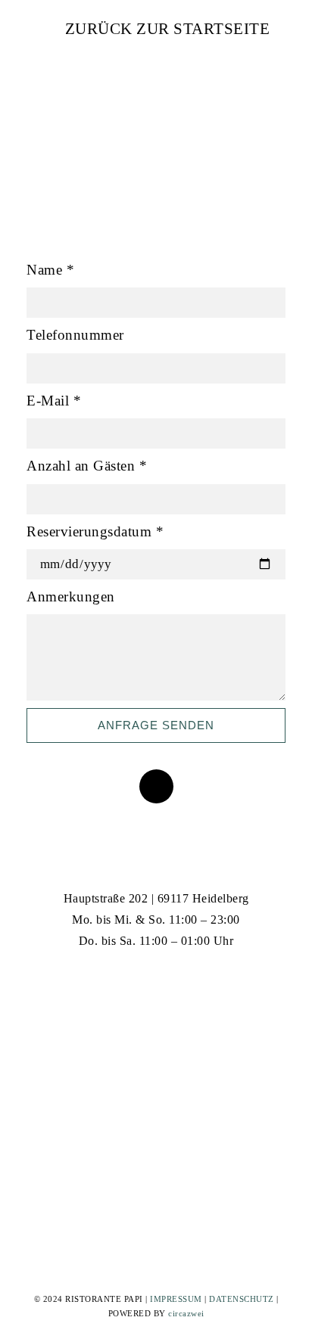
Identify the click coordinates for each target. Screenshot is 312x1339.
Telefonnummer (75, 335)
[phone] (156, 786)
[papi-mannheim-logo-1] (184, 1058)
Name (50, 270)
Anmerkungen (71, 596)
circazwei (186, 1313)
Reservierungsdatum (95, 531)
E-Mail (54, 401)
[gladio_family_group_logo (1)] (126, 1055)
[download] (243, 1058)
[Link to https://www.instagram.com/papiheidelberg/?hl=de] (156, 980)
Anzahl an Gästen (87, 466)
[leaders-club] (68, 1058)
